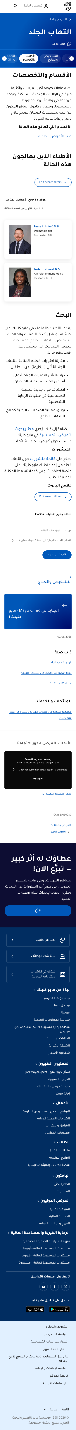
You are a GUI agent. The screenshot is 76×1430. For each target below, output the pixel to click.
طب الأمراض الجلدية (55, 137)
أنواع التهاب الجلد (61, 662)
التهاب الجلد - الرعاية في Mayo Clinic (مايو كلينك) (42, 540)
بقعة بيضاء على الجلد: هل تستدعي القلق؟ (46, 673)
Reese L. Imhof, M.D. (47, 226)
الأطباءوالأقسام (29, 58)
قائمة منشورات (42, 459)
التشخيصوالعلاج (51, 58)
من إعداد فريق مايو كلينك (56, 531)
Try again (38, 779)
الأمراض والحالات (56, 19)
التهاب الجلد (50, 33)
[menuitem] (50, 58)
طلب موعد (58, 44)
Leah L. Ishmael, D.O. (47, 269)
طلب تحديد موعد (57, 554)
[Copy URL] (14, 770)
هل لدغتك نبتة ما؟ (60, 683)
